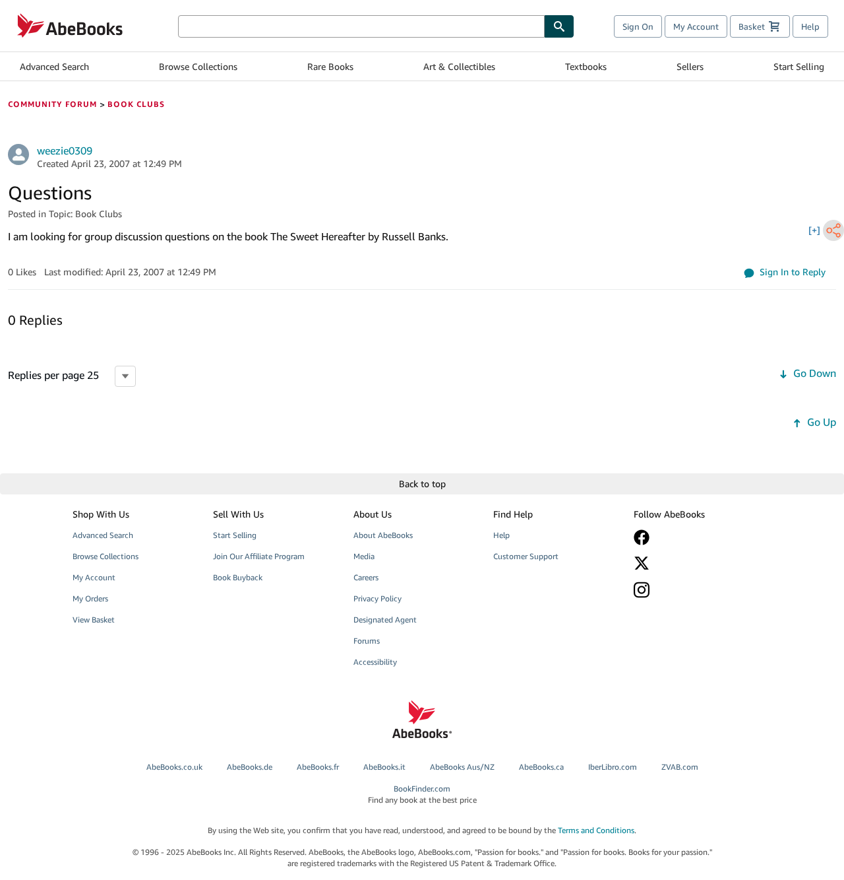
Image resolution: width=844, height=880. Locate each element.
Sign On (637, 26)
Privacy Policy (377, 598)
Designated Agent (385, 620)
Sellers (690, 66)
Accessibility (375, 662)
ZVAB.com (679, 767)
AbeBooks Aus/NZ (462, 767)
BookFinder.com (422, 794)
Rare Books (330, 66)
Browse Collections (198, 66)
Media (364, 556)
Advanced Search (54, 66)
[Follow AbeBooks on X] (694, 563)
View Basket (94, 620)
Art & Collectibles (459, 66)
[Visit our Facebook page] (694, 537)
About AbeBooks (383, 535)
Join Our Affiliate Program (259, 556)
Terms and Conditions (596, 830)
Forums (366, 641)
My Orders (90, 598)
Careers (365, 577)
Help (810, 26)
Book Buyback (237, 577)
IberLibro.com (612, 767)
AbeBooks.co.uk (174, 767)
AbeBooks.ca (541, 767)
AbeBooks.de (249, 767)
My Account (696, 26)
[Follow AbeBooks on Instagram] (694, 590)
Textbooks (586, 66)
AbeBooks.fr (318, 767)
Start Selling (798, 66)
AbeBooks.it (384, 767)
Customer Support (525, 556)
